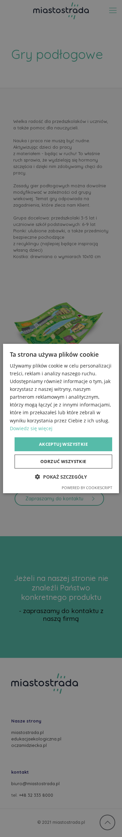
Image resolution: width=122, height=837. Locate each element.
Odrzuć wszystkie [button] (63, 461)
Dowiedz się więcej (31, 428)
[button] (61, 477)
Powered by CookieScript (87, 487)
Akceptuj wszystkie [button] (63, 444)
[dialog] (61, 418)
